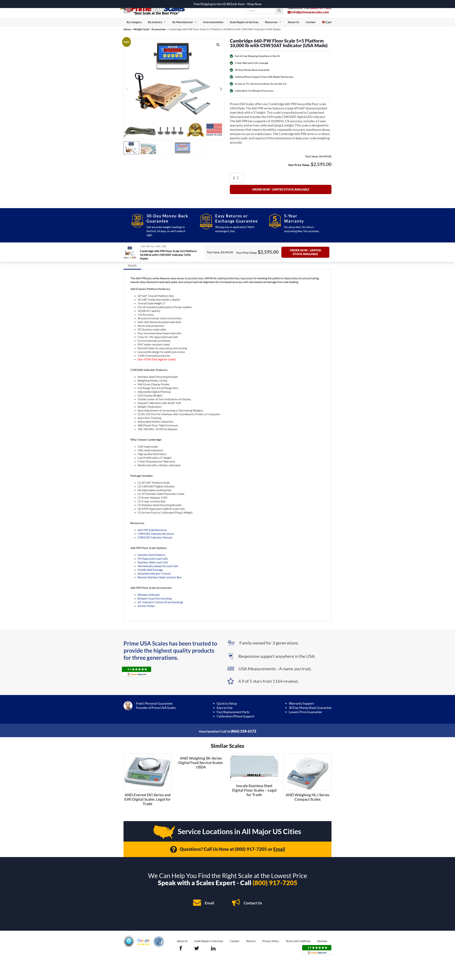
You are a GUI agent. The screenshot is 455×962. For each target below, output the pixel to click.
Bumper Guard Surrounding (155, 598)
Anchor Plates (146, 605)
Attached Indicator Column (154, 573)
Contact (310, 22)
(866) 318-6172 (243, 731)
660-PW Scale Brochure (152, 530)
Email (279, 849)
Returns (251, 941)
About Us (293, 22)
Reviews (322, 941)
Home (127, 29)
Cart (328, 22)
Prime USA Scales (154, 9)
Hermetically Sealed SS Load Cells (158, 566)
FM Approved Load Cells (153, 558)
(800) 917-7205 (251, 849)
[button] (218, 45)
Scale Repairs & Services (244, 22)
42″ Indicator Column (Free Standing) (160, 602)
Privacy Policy (270, 941)
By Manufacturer (182, 22)
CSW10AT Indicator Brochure (156, 533)
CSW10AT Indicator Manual (155, 537)
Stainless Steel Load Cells (153, 562)
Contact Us (252, 903)
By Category (134, 22)
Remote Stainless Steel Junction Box (160, 577)
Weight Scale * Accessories (149, 29)
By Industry (155, 22)
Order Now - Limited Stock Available (280, 189)
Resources (271, 22)
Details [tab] (132, 265)
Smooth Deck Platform (151, 554)
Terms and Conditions (298, 941)
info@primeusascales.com (310, 12)
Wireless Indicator (149, 594)
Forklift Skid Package (150, 569)
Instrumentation (213, 22)
